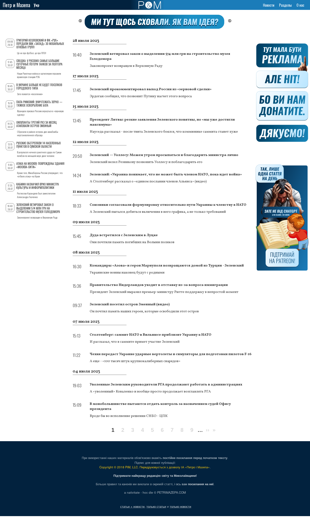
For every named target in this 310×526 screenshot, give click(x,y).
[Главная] (149, 5)
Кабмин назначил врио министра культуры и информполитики (37, 186)
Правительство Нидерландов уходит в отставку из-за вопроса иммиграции (159, 285)
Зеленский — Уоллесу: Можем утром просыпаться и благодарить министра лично (164, 155)
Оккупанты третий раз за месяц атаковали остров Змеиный (36, 124)
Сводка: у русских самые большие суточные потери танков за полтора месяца (39, 64)
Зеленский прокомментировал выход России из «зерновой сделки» (151, 89)
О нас (300, 5)
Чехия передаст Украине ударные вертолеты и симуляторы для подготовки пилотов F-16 (171, 354)
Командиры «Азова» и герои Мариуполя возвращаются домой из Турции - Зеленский (167, 265)
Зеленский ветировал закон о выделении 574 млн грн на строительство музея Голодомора (38, 208)
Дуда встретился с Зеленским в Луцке (124, 235)
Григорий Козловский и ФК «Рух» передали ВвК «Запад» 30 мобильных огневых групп (40, 43)
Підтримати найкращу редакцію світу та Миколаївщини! (155, 475)
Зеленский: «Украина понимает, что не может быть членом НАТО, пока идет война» (166, 174)
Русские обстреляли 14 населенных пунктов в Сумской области (38, 145)
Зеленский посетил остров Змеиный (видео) (130, 304)
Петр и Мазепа (16, 5)
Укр (36, 5)
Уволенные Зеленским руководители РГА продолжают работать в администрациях (166, 384)
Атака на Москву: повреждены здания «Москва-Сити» (40, 165)
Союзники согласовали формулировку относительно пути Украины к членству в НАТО (168, 204)
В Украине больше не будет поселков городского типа (39, 86)
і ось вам (193, 484)
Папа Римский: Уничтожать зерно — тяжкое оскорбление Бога (39, 103)
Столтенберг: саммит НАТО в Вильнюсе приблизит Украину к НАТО (150, 334)
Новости (268, 5)
